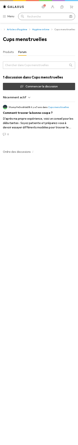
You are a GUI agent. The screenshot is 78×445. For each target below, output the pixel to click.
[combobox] (17, 97)
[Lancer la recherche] (22, 16)
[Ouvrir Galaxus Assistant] (62, 7)
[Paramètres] (43, 7)
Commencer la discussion (42, 86)
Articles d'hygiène (17, 29)
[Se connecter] (52, 7)
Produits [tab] (8, 52)
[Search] (70, 65)
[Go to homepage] (13, 6)
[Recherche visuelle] (70, 16)
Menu (11, 16)
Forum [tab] (22, 52)
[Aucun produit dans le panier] (71, 7)
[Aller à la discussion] (39, 120)
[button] (33, 151)
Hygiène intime (40, 29)
